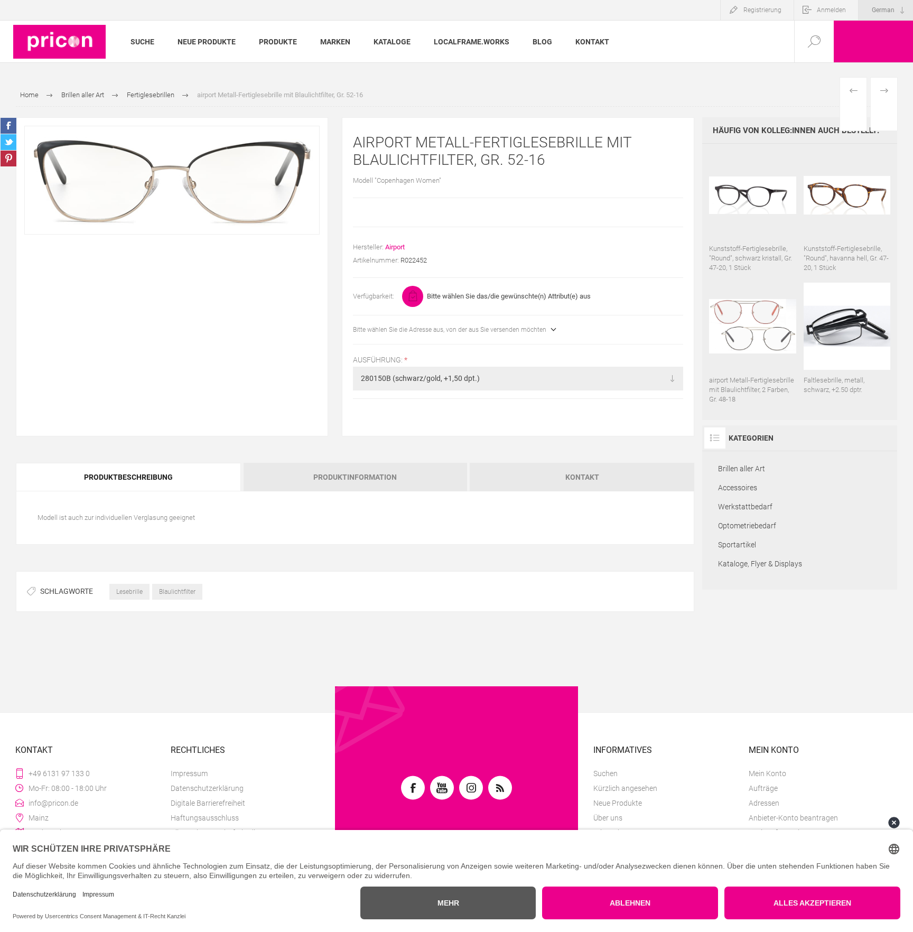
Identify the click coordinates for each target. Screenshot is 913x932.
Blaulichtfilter (177, 591)
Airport (395, 247)
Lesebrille (129, 591)
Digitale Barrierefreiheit (208, 803)
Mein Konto (767, 773)
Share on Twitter (8, 142)
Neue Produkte (617, 803)
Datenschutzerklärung (207, 788)
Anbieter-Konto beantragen (793, 818)
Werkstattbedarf (745, 506)
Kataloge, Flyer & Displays (760, 564)
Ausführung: (378, 360)
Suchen (605, 773)
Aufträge (763, 788)
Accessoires (737, 487)
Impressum (189, 773)
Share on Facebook (8, 126)
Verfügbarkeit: (373, 296)
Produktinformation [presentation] (355, 477)
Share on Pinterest (8, 158)
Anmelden (831, 10)
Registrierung (762, 10)
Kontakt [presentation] (582, 477)
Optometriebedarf (747, 525)
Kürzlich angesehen (625, 788)
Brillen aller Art (741, 468)
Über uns (607, 818)
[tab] (129, 477)
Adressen (764, 803)
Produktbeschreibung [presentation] (128, 477)
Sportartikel (737, 544)
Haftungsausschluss (205, 818)
